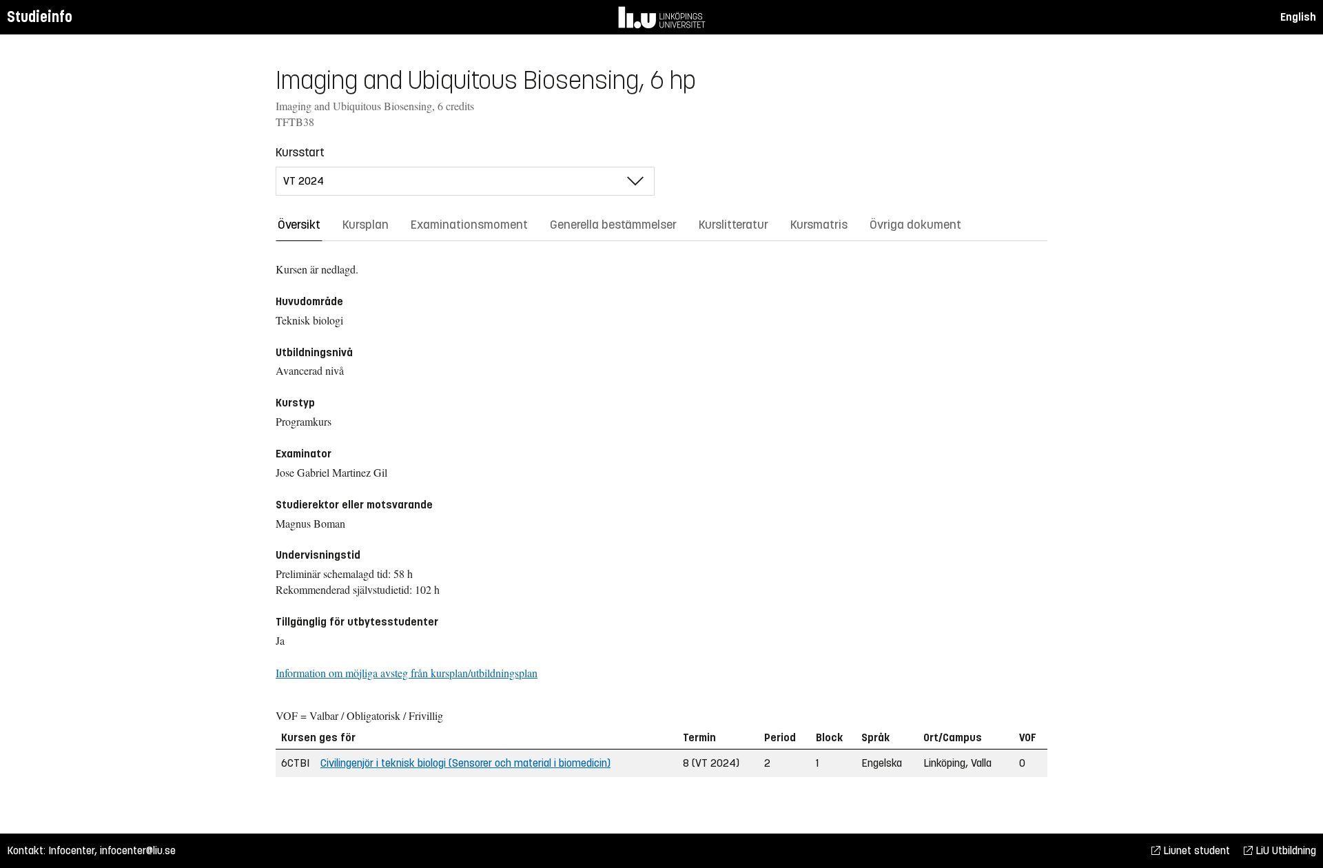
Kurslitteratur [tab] (733, 224)
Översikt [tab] (299, 224)
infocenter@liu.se (138, 850)
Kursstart (300, 152)
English (1298, 16)
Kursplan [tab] (365, 224)
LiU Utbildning (1284, 850)
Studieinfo (39, 17)
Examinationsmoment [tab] (469, 224)
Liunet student (1195, 850)
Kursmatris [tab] (819, 224)
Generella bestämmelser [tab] (613, 224)
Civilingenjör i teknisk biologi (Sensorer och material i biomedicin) (465, 762)
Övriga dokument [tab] (915, 224)
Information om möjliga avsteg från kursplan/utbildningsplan (406, 672)
